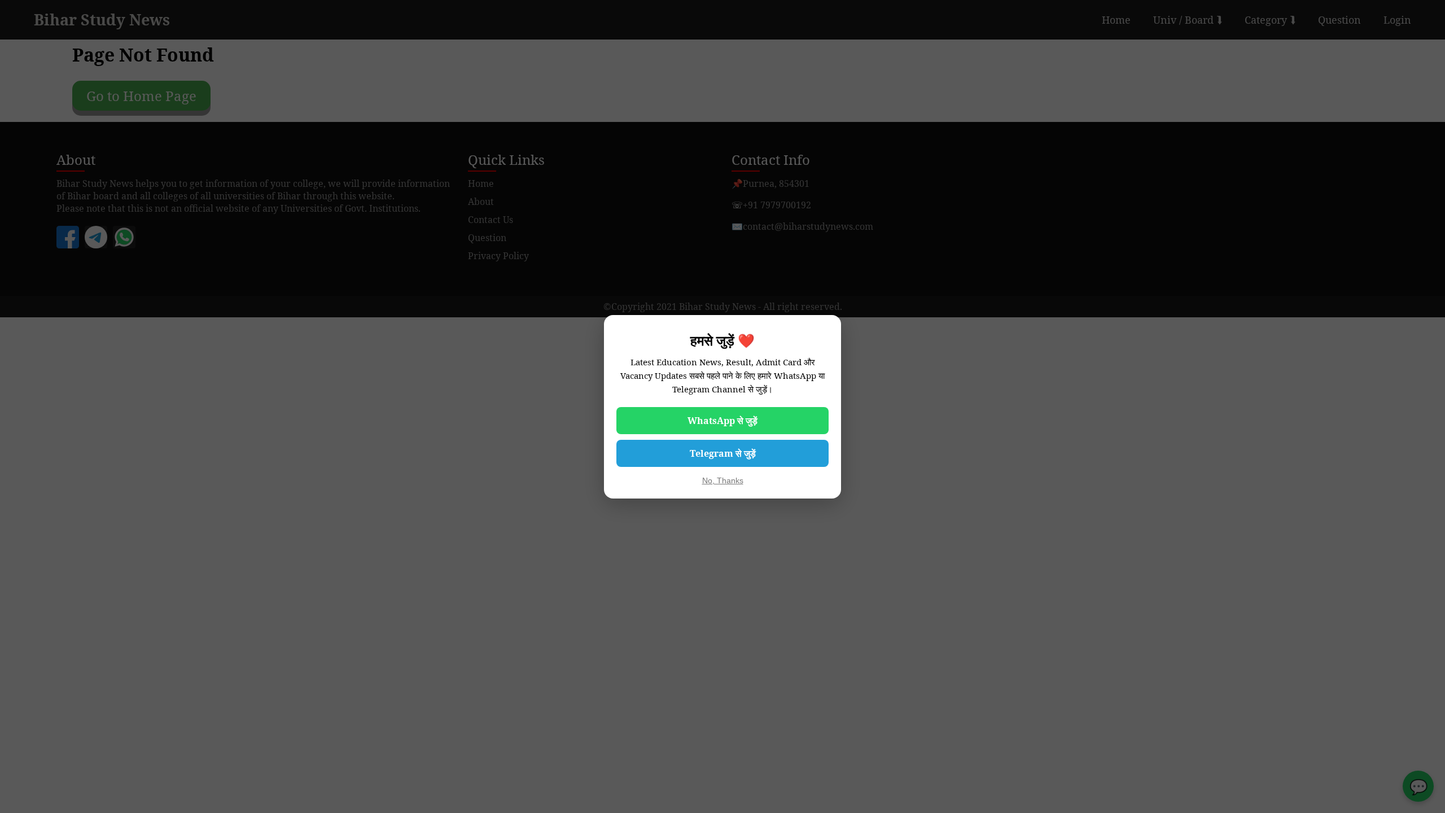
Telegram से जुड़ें (723, 453)
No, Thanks (722, 480)
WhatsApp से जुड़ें (722, 420)
